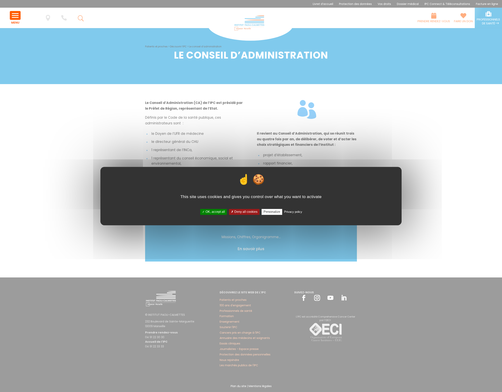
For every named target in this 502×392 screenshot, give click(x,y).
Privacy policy (293, 212)
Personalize (272, 212)
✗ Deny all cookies (244, 212)
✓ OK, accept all (213, 212)
